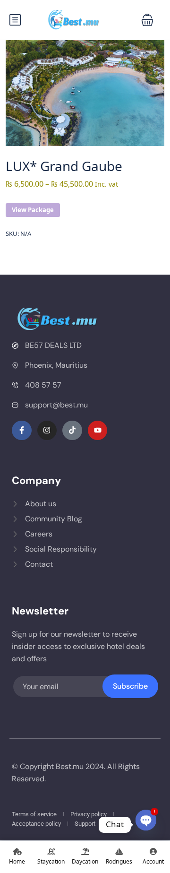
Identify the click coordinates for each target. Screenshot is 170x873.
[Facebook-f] (22, 431)
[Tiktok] (72, 431)
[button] (147, 20)
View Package (33, 210)
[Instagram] (47, 431)
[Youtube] (98, 431)
